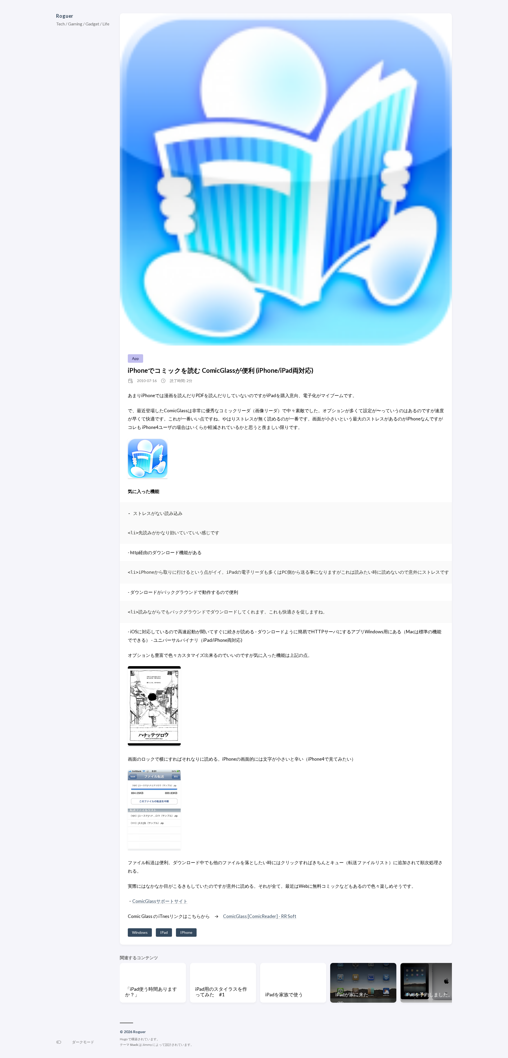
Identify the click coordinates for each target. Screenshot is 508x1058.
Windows (140, 932)
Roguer (64, 16)
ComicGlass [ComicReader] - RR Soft (259, 916)
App (135, 358)
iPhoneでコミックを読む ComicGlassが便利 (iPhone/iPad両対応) (220, 370)
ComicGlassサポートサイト (160, 901)
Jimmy (147, 1045)
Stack (134, 1045)
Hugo (124, 1039)
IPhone (186, 932)
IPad (164, 932)
